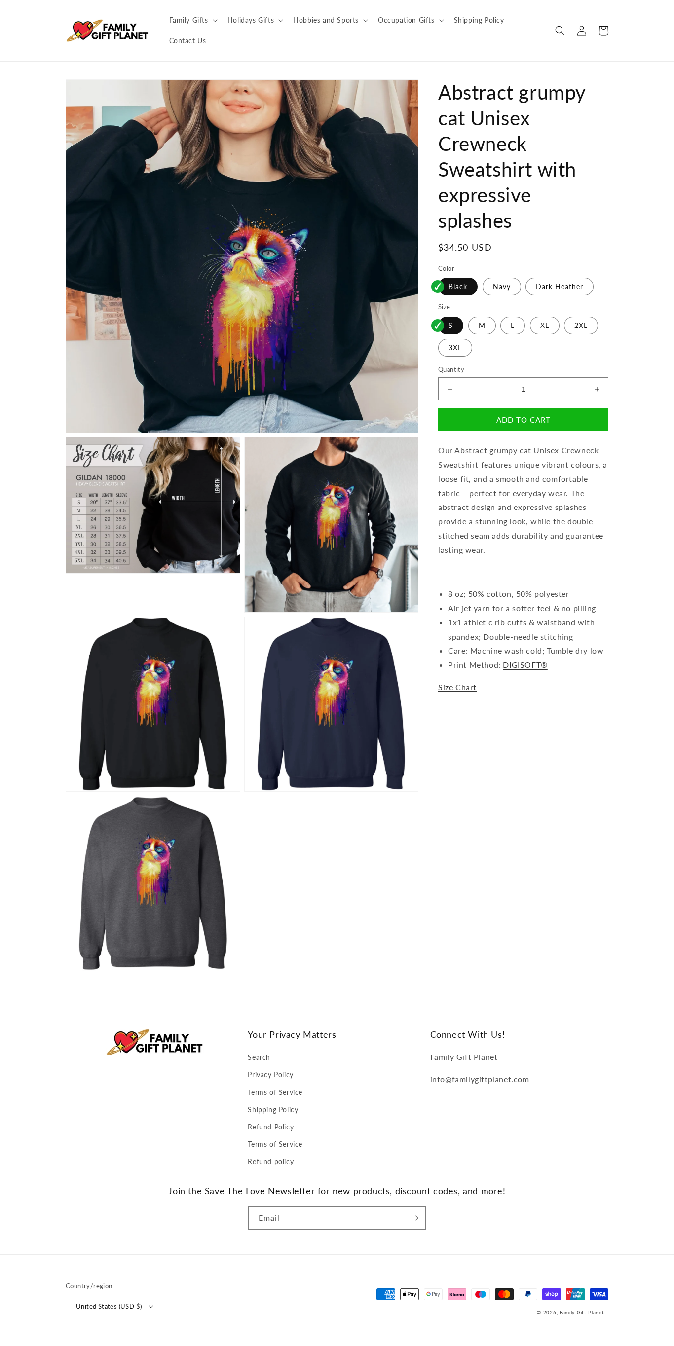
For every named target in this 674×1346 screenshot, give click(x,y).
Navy (502, 287)
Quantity (451, 369)
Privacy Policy (270, 1074)
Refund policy (271, 1161)
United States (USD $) (109, 1306)
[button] (192, 20)
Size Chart (457, 687)
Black (458, 287)
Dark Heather (559, 287)
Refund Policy (271, 1127)
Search (259, 1057)
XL (544, 325)
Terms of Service (275, 1092)
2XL (581, 325)
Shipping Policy (273, 1109)
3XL (455, 347)
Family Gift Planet (582, 1312)
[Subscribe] (414, 1218)
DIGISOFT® (525, 665)
